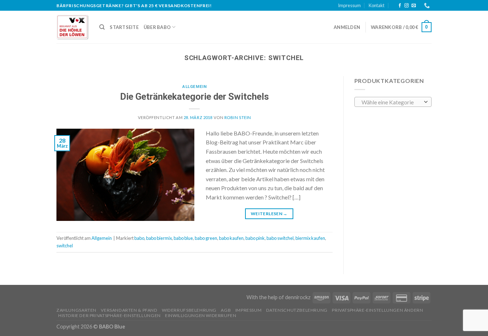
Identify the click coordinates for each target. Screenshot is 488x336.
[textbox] (391, 102)
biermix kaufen (310, 238)
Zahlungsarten (76, 310)
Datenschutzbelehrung (297, 310)
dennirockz (297, 297)
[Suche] (102, 27)
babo (139, 238)
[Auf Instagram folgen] (406, 5)
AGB (226, 310)
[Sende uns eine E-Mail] (414, 5)
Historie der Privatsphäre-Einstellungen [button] (109, 315)
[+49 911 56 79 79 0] (428, 5)
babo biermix (159, 238)
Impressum (349, 5)
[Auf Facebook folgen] (400, 5)
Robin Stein (237, 117)
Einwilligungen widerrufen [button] (200, 315)
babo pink (255, 238)
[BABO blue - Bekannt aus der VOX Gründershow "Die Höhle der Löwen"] (72, 27)
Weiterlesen (269, 213)
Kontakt (376, 5)
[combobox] (393, 102)
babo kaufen (231, 238)
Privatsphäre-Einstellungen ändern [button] (377, 310)
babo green (206, 238)
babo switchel (280, 238)
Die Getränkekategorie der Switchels (194, 96)
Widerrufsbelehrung (189, 310)
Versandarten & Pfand (129, 310)
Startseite (124, 27)
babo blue (183, 238)
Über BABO (157, 27)
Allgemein (194, 86)
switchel (64, 245)
